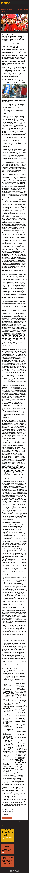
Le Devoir (14, 149)
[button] (24, 2)
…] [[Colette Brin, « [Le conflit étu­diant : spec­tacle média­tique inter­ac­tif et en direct (14, 330)
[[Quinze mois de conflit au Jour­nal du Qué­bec (14, 123)
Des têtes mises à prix (17, 579)
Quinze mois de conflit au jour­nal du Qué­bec (13, 118)
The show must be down (20, 726)
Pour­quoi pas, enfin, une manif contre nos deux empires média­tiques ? (14, 106)
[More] (7, 814)
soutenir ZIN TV (7, 818)
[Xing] (5, 814)
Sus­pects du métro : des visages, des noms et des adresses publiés (14, 634)
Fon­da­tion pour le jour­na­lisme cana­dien (14, 239)
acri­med (15, 46)
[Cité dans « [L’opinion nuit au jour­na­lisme (13, 437)
